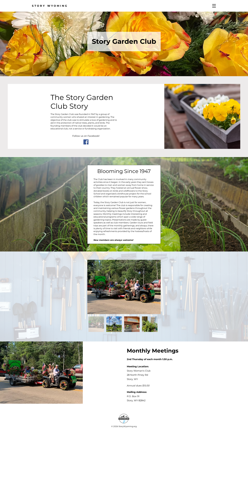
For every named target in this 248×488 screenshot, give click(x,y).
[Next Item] (156, 286)
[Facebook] (85, 141)
